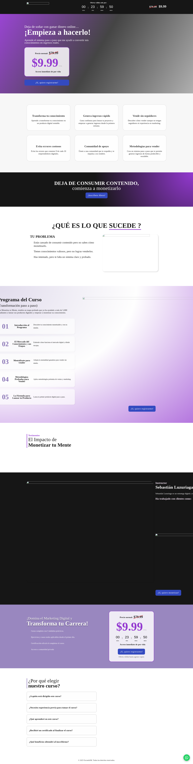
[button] (61, 696)
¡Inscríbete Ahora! (96, 195)
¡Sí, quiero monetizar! (168, 593)
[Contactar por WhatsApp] (186, 757)
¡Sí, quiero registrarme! (46, 82)
